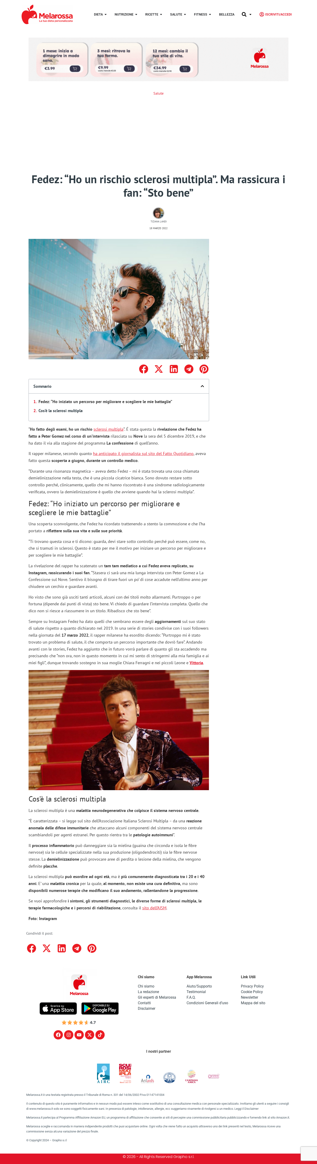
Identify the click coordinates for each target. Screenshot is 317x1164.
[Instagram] (68, 1034)
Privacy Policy (252, 986)
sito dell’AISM (154, 908)
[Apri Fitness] (210, 14)
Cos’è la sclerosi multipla (61, 410)
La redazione (148, 992)
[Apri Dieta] (105, 14)
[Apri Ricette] (161, 14)
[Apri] (250, 14)
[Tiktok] (100, 1034)
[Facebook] (58, 1034)
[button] (143, 369)
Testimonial (196, 992)
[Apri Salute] (185, 14)
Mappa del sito (253, 1003)
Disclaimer (146, 1008)
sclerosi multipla (108, 429)
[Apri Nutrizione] (136, 14)
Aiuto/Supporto (199, 986)
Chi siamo (146, 986)
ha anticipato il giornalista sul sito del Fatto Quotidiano (143, 453)
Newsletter (249, 997)
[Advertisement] (158, 134)
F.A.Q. (191, 997)
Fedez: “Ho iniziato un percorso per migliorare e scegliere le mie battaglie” (105, 401)
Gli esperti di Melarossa (157, 997)
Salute (158, 93)
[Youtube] (79, 1034)
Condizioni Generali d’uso (207, 1003)
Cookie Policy (252, 992)
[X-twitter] (89, 1034)
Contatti (144, 1003)
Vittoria (196, 662)
